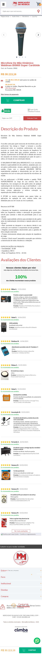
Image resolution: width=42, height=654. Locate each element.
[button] (16, 57)
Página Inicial (5, 16)
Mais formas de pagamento (10, 94)
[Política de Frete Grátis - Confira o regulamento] (21, 534)
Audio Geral (16, 16)
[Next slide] (38, 34)
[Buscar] (38, 10)
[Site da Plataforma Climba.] (21, 629)
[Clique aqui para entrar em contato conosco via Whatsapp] (37, 641)
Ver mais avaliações (21, 531)
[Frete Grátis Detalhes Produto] (34, 110)
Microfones (25, 16)
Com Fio (34, 16)
